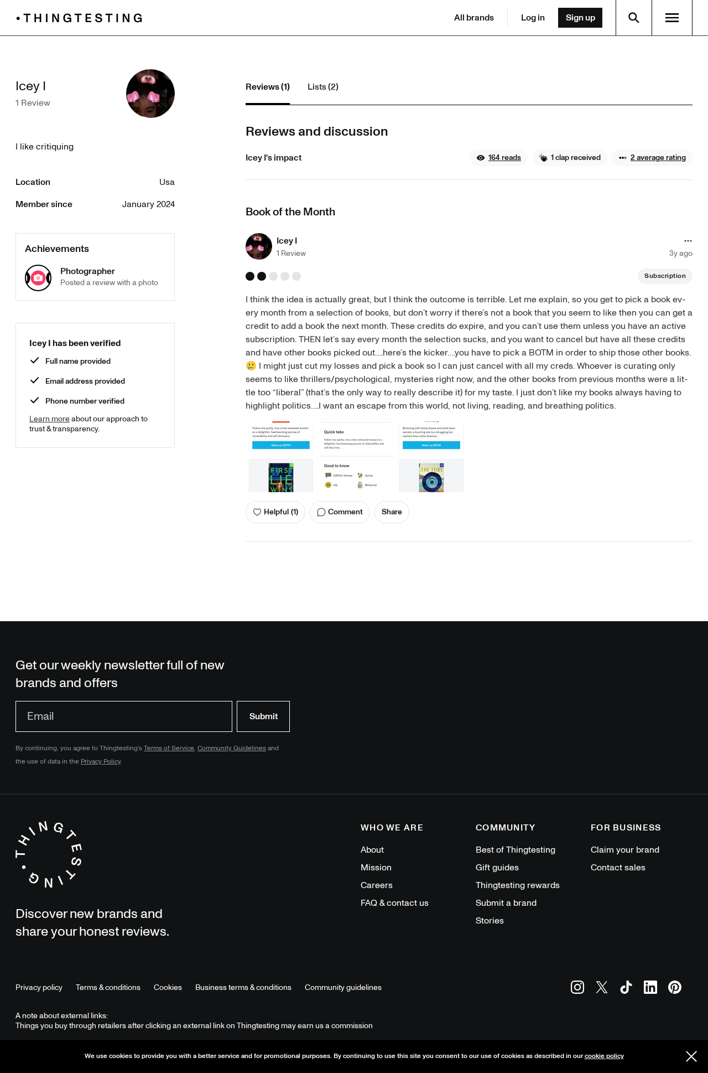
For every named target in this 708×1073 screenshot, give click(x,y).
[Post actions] (688, 240)
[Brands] (81, 18)
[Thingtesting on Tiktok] (626, 989)
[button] (499, 157)
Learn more (49, 419)
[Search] (634, 17)
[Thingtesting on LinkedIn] (650, 989)
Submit (263, 716)
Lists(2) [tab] (323, 87)
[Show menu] (672, 17)
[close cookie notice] (691, 1056)
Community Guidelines (231, 748)
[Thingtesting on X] (601, 989)
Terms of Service (169, 748)
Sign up (580, 18)
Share (392, 512)
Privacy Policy (101, 761)
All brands (474, 18)
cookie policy (604, 1056)
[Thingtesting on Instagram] (577, 989)
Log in (533, 18)
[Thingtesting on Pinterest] (674, 989)
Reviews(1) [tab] (268, 87)
